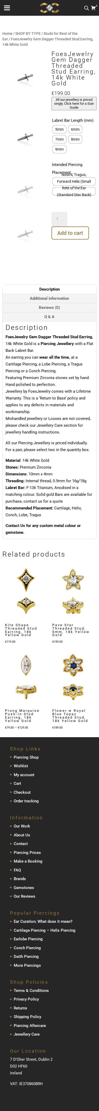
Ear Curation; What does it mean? (43, 921)
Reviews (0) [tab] (49, 307)
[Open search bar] (86, 8)
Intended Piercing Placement (67, 168)
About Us (22, 835)
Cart (17, 783)
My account (24, 775)
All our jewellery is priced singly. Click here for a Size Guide (74, 103)
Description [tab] (49, 289)
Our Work (22, 826)
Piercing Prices (27, 852)
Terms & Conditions (31, 990)
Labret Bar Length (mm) (72, 120)
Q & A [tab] (49, 316)
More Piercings (27, 965)
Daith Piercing (26, 956)
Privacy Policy (26, 999)
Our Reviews (24, 896)
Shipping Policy (27, 1016)
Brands (20, 878)
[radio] (59, 129)
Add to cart (70, 233)
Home (7, 33)
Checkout (22, 792)
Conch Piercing (27, 948)
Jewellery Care (27, 1034)
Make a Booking (28, 861)
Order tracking (26, 801)
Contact (21, 843)
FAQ (17, 870)
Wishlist (21, 766)
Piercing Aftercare (30, 1025)
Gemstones (24, 887)
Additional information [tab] (49, 298)
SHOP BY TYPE (28, 33)
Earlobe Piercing (28, 939)
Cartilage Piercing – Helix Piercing (45, 930)
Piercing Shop (26, 757)
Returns (20, 1008)
